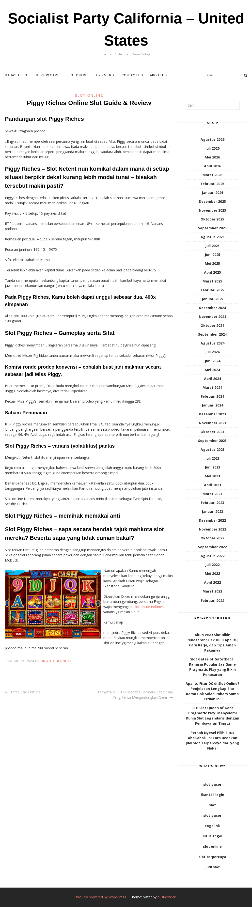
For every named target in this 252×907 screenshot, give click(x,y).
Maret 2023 (212, 493)
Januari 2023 (212, 511)
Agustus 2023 (212, 449)
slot (212, 805)
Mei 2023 (212, 476)
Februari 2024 (212, 396)
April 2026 (212, 166)
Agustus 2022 (212, 555)
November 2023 (212, 423)
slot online (212, 846)
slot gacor (212, 784)
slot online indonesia (150, 606)
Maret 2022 (212, 591)
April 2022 (212, 582)
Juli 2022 (212, 564)
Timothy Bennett (55, 661)
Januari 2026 (212, 192)
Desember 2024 (212, 307)
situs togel (212, 836)
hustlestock (167, 897)
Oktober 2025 (212, 219)
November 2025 (212, 210)
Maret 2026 (212, 174)
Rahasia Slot (17, 75)
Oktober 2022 (212, 538)
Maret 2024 (212, 387)
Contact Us (132, 75)
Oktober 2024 (212, 325)
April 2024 (212, 378)
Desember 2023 (212, 414)
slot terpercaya (212, 856)
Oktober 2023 (212, 431)
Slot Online (77, 75)
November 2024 (212, 316)
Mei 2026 (212, 157)
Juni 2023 (212, 467)
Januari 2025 (212, 299)
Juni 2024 (212, 361)
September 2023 (212, 440)
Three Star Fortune (25, 692)
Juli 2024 (212, 352)
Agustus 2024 (212, 343)
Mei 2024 (212, 369)
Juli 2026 (212, 148)
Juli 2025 (212, 245)
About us (158, 75)
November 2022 (212, 529)
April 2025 (212, 272)
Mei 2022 (212, 573)
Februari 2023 (212, 502)
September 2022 (212, 547)
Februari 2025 (212, 290)
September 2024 (212, 334)
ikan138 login (212, 794)
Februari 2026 (212, 183)
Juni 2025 (212, 254)
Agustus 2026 (212, 139)
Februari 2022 (212, 600)
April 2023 (212, 485)
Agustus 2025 (212, 237)
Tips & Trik (105, 75)
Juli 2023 (212, 458)
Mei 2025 (212, 263)
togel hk (212, 825)
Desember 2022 (212, 520)
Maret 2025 (212, 281)
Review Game (48, 75)
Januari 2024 (212, 405)
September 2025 (212, 228)
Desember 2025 (212, 201)
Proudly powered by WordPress (101, 897)
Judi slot (212, 867)
